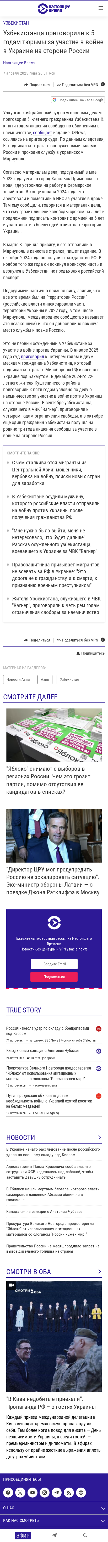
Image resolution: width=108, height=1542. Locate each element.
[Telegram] (54, 1535)
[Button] (37, 84)
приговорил (32, 356)
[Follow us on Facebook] (8, 1493)
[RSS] (69, 1493)
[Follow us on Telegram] (57, 1493)
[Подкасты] (81, 1493)
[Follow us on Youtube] (32, 1493)
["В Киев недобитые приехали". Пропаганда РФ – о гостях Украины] (54, 1336)
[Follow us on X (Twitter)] (20, 1493)
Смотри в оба (28, 1272)
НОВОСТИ (20, 1137)
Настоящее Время (19, 62)
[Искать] (85, 1535)
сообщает (42, 132)
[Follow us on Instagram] (45, 1493)
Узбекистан (16, 23)
